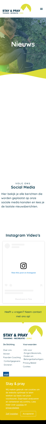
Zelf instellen (12, 413)
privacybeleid (12, 407)
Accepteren (28, 413)
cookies (20, 404)
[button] (41, 9)
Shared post (20, 299)
